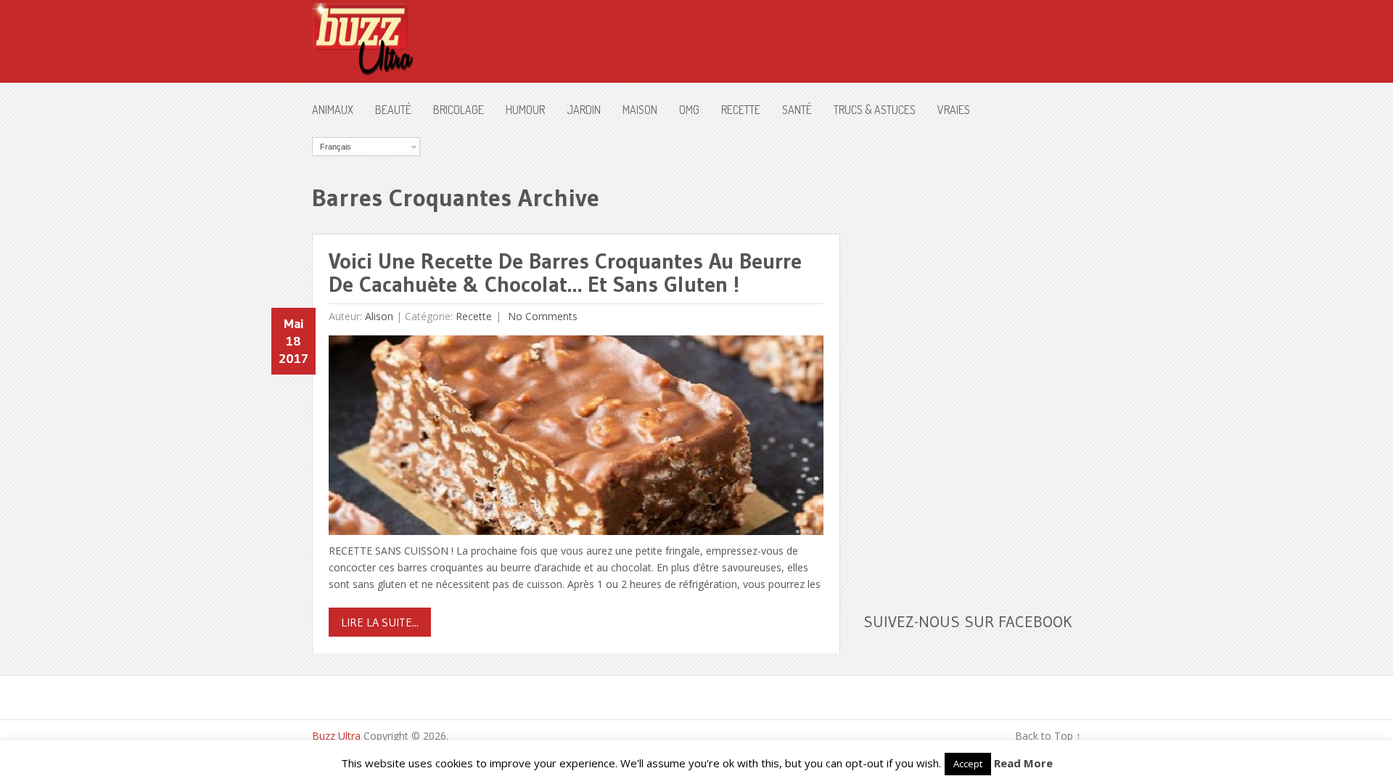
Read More (1023, 763)
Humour (525, 109)
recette (740, 109)
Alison (379, 316)
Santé (797, 109)
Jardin (584, 109)
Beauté (393, 109)
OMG (689, 109)
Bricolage (458, 109)
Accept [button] (967, 763)
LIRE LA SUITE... (380, 622)
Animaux (332, 109)
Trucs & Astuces (875, 109)
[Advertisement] (972, 355)
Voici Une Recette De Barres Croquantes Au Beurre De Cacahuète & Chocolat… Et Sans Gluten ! (565, 273)
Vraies (953, 109)
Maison (639, 109)
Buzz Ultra (336, 736)
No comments (541, 316)
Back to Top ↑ (1048, 736)
